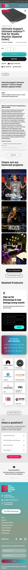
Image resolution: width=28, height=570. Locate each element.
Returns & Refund (6, 527)
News (3, 517)
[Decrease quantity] (7, 48)
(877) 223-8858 (8, 502)
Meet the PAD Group (14, 412)
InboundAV (4, 568)
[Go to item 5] (17, 22)
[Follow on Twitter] (20, 539)
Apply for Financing (15, 63)
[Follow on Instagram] (25, 539)
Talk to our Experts (14, 456)
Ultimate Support (6, 26)
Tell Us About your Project (14, 275)
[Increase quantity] (13, 48)
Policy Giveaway (5, 530)
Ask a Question (7, 66)
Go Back (6, 74)
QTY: (2, 48)
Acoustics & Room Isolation (20, 1)
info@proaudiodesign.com (11, 500)
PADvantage (17, 66)
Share (4, 63)
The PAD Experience (11, 511)
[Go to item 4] (15, 22)
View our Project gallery (14, 270)
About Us (3, 520)
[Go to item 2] (12, 22)
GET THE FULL (14, 340)
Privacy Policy (5, 533)
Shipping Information (7, 525)
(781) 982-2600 (8, 504)
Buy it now (14, 58)
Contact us (20, 474)
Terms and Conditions (7, 522)
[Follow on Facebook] (16, 539)
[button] (14, 185)
